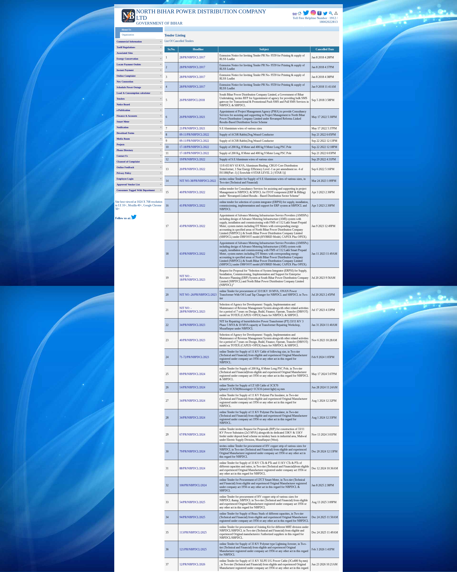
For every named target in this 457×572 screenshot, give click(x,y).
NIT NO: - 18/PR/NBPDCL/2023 (192, 277)
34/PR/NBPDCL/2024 (192, 400)
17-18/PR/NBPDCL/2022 (194, 147)
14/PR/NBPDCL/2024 (192, 387)
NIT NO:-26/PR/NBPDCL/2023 (198, 294)
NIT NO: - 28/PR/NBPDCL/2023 (192, 309)
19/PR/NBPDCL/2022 (192, 159)
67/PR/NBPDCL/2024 (192, 434)
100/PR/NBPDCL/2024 (193, 485)
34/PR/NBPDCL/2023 (192, 325)
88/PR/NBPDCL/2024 (192, 468)
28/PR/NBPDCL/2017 (192, 57)
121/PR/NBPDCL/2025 (193, 549)
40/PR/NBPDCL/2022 (192, 192)
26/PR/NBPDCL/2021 (192, 117)
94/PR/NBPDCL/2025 (192, 517)
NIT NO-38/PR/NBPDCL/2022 (197, 180)
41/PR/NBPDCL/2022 (192, 205)
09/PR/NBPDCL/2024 (192, 374)
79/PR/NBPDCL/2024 (192, 451)
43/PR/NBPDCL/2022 (192, 226)
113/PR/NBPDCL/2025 (193, 532)
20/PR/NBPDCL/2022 (192, 169)
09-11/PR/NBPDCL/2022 (194, 134)
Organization (128, 34)
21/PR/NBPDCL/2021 (192, 128)
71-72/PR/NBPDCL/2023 (194, 357)
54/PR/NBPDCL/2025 (192, 502)
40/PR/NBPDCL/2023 (192, 340)
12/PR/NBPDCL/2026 (192, 564)
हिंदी (295, 14)
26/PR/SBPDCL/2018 (192, 100)
